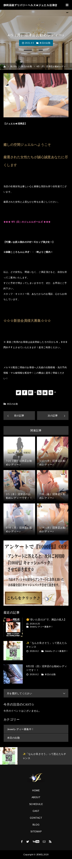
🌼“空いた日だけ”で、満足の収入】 (46, 619)
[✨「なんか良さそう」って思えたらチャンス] (13, 650)
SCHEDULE (36, 804)
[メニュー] (67, 5)
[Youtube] (36, 841)
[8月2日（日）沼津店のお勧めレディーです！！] (13, 674)
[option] (36, 756)
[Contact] (44, 841)
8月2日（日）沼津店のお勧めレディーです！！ (46, 668)
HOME (36, 790)
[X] (28, 841)
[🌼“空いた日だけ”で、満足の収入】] (13, 627)
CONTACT (36, 818)
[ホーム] (4, 66)
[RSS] (50, 841)
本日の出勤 (44, 43)
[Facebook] (22, 841)
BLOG (36, 824)
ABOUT (36, 797)
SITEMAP (36, 831)
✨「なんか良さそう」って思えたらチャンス (46, 644)
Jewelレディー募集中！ (41, 627)
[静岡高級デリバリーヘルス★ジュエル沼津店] (36, 777)
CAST (36, 811)
